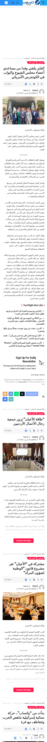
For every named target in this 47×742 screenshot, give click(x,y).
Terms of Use (27, 379)
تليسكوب (40, 62)
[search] (17, 3)
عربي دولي (32, 707)
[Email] (5, 394)
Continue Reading (23, 540)
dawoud (35, 90)
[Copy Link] (30, 84)
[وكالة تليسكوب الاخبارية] (31, 2)
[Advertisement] (23, 30)
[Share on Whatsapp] (16, 394)
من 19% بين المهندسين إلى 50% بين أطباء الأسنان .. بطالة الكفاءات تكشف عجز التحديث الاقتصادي (25, 321)
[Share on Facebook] (38, 84)
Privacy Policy (23, 382)
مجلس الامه (32, 62)
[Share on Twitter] (34, 84)
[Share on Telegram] (10, 394)
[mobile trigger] (42, 2)
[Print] (26, 84)
